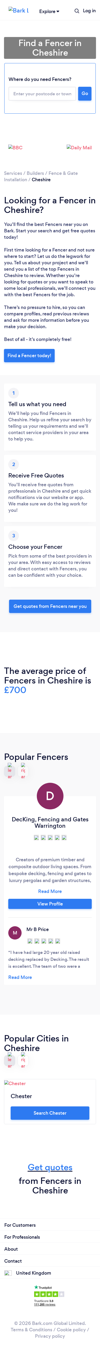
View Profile (50, 904)
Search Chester (50, 1113)
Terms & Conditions (31, 1330)
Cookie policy (71, 1330)
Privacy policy (50, 1336)
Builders (35, 173)
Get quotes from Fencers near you (50, 606)
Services (13, 173)
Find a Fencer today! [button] (29, 355)
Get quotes (50, 1167)
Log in (89, 10)
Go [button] (85, 93)
